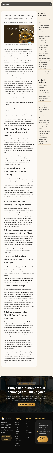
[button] (50, 4)
